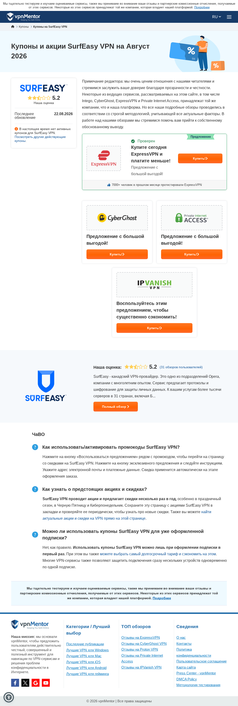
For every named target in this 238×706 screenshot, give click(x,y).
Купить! (199, 158)
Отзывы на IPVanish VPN (141, 667)
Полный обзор (114, 406)
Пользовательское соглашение (201, 661)
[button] (9, 697)
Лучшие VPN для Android (86, 668)
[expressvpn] (154, 162)
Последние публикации (85, 644)
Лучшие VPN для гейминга (87, 674)
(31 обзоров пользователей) (181, 367)
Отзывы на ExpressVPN (140, 637)
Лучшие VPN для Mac (84, 656)
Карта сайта (186, 667)
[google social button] (36, 683)
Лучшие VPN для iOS (83, 662)
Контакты (184, 644)
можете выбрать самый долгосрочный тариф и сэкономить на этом (158, 554)
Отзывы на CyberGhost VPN (144, 644)
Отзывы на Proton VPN (139, 649)
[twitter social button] (25, 683)
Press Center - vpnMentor (196, 673)
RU (215, 17)
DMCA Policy (186, 679)
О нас (181, 637)
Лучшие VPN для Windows (87, 650)
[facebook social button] (15, 683)
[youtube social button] (46, 683)
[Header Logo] (24, 17)
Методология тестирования (198, 685)
